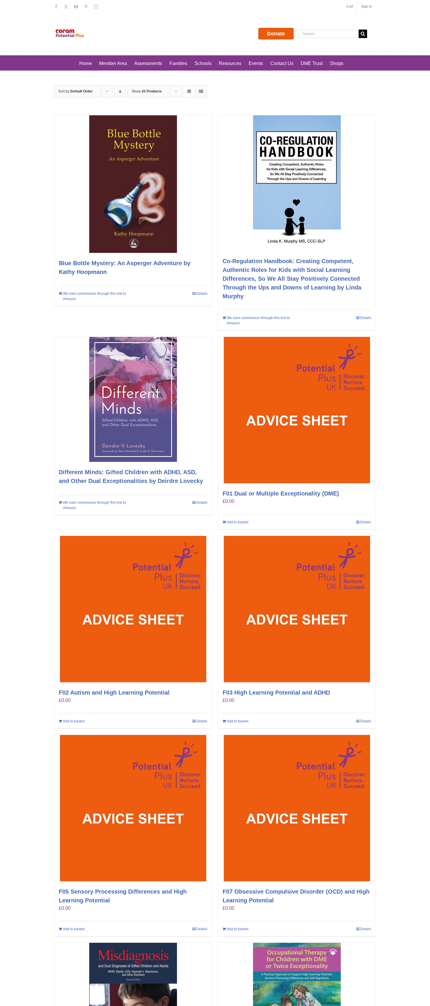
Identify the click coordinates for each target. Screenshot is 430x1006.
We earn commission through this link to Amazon (94, 296)
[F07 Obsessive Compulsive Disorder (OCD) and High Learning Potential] (297, 808)
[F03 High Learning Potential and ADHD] (297, 609)
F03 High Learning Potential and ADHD (276, 692)
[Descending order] (120, 91)
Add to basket (237, 522)
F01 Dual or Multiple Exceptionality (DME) (281, 493)
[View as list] (201, 91)
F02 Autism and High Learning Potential (114, 692)
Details (201, 294)
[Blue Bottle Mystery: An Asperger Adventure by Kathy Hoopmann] (133, 184)
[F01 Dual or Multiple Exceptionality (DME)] (297, 410)
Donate (276, 34)
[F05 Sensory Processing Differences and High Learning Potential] (133, 808)
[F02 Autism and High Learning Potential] (133, 609)
